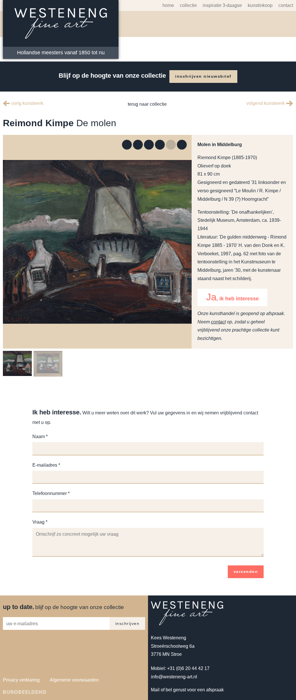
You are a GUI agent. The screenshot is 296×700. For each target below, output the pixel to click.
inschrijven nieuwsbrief (204, 76)
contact (218, 329)
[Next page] (182, 145)
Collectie (181, 5)
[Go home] (160, 145)
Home (161, 5)
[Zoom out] (149, 145)
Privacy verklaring (22, 688)
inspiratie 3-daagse (217, 5)
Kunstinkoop (257, 5)
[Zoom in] (138, 145)
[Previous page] (171, 145)
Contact (285, 5)
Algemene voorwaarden (76, 688)
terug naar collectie (147, 104)
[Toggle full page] (127, 145)
